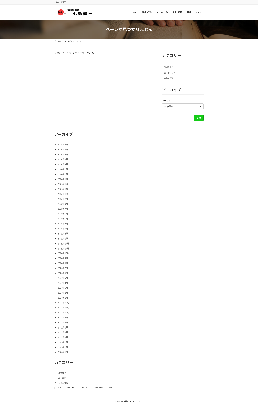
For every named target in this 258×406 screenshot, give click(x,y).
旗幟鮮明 (62, 372)
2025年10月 (63, 194)
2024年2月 (63, 292)
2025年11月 (63, 189)
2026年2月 (63, 174)
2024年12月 (63, 243)
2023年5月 (63, 337)
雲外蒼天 (62, 377)
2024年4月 (63, 283)
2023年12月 (63, 302)
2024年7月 (63, 268)
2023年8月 (63, 322)
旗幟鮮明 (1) (169, 67)
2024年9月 (63, 258)
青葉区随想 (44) (170, 78)
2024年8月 (63, 263)
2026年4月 (63, 164)
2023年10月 (63, 312)
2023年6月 (63, 332)
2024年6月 (63, 273)
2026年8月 (63, 144)
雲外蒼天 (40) (169, 73)
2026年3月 (63, 169)
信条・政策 (99, 388)
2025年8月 (63, 204)
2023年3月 (63, 342)
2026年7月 (63, 149)
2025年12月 (63, 184)
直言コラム (71, 388)
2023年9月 (63, 317)
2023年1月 (63, 352)
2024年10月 (63, 253)
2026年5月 (63, 159)
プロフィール (85, 388)
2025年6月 (63, 213)
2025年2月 (63, 233)
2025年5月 (63, 218)
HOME (59, 388)
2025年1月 (63, 238)
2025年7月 (63, 208)
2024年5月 (63, 278)
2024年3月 (63, 287)
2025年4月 (63, 223)
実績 (110, 388)
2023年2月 (63, 347)
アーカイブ (167, 100)
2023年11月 (63, 307)
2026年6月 (63, 154)
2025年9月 (63, 199)
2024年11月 (63, 248)
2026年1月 (63, 179)
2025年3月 (63, 228)
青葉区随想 (63, 382)
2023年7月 (63, 327)
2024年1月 (63, 297)
